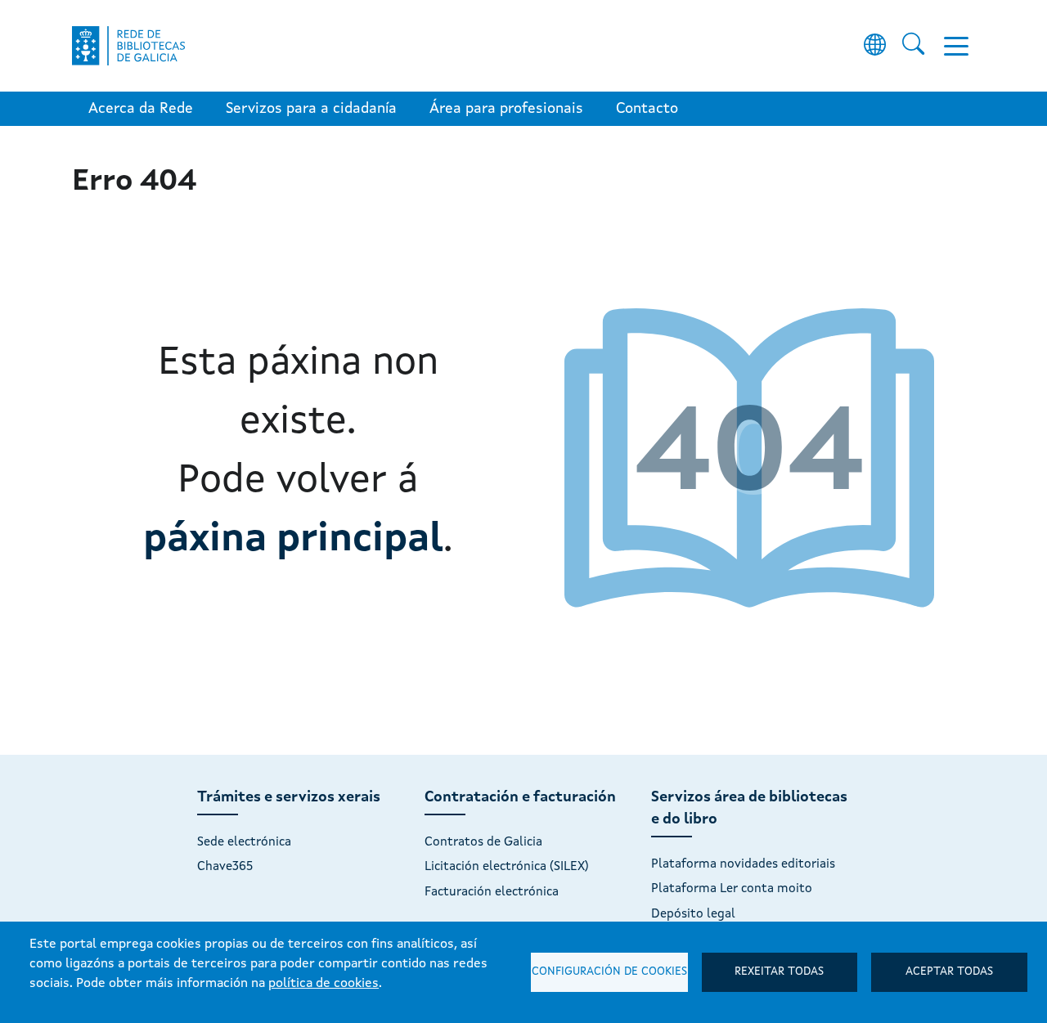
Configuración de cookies (609, 972)
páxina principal (293, 539)
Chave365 (225, 866)
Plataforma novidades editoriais (743, 864)
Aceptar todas (949, 972)
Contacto (647, 108)
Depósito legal (693, 914)
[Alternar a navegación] (956, 45)
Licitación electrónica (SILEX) (507, 866)
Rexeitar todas (779, 972)
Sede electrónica (244, 842)
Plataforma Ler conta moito (731, 888)
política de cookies (323, 983)
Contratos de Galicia (483, 842)
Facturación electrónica (492, 892)
